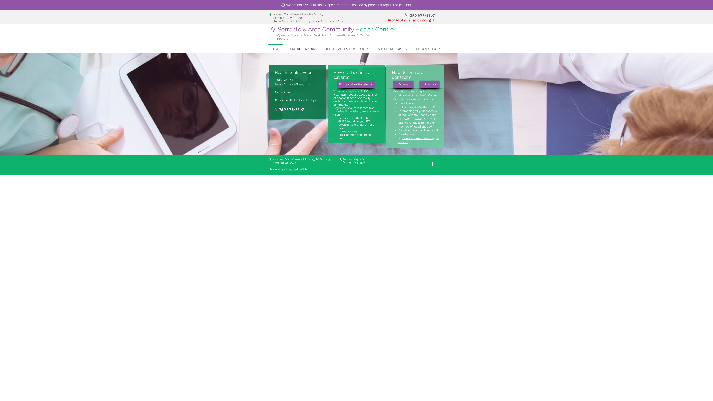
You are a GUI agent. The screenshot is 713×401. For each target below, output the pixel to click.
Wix (304, 169)
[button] (301, 47)
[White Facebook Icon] (432, 164)
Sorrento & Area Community (336, 29)
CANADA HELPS (425, 107)
